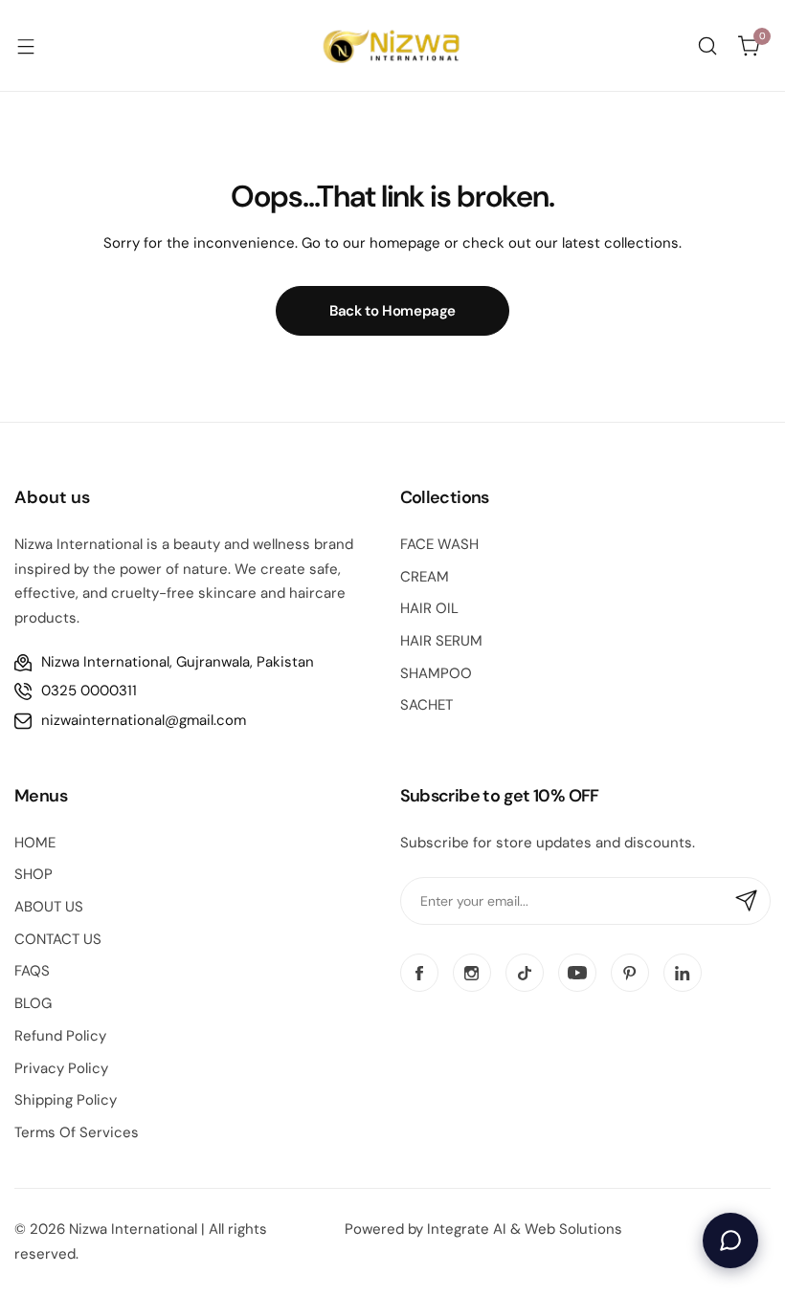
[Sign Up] (747, 901)
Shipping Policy (65, 1099)
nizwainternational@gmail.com (143, 720)
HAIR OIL (429, 608)
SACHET (426, 704)
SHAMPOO (436, 673)
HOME (35, 842)
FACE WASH (439, 544)
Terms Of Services (76, 1132)
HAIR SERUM (441, 640)
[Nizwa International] (392, 45)
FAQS (32, 970)
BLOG (33, 1003)
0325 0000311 (89, 690)
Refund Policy (60, 1035)
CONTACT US (57, 939)
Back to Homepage (392, 310)
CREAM (424, 576)
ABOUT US (48, 906)
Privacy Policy (61, 1068)
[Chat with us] (730, 1240)
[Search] (707, 46)
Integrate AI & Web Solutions (524, 1229)
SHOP (33, 874)
